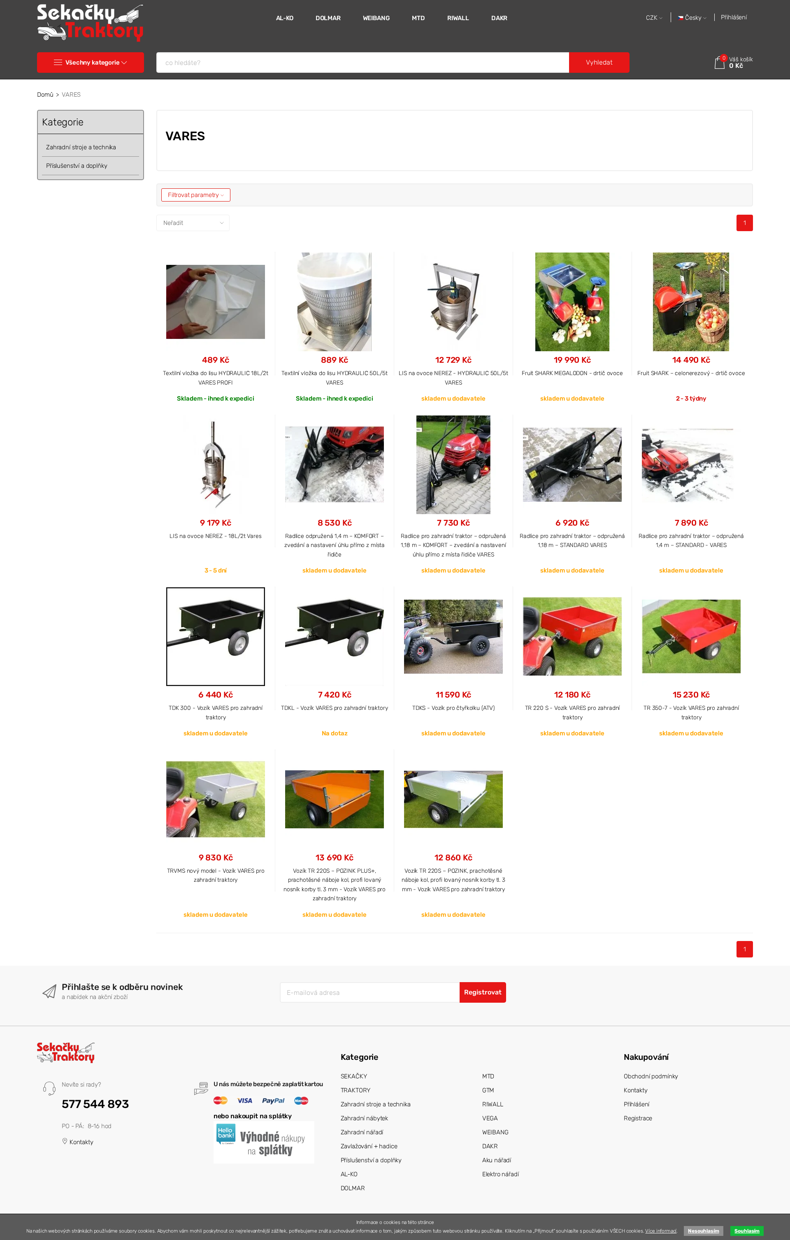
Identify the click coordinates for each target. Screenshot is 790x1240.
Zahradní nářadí (362, 1132)
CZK (652, 17)
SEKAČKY (354, 1076)
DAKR (499, 18)
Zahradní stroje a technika (81, 147)
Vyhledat (599, 62)
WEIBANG (376, 18)
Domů (45, 94)
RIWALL (458, 18)
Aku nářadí (496, 1160)
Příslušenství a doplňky (76, 165)
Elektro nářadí (500, 1174)
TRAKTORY (356, 1090)
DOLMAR (328, 18)
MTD (418, 18)
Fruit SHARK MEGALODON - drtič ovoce (572, 373)
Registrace (638, 1118)
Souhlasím (747, 1231)
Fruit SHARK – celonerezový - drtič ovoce (691, 373)
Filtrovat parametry (194, 195)
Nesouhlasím (703, 1231)
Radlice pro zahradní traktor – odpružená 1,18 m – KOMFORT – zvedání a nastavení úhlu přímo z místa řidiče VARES (453, 545)
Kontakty (80, 1142)
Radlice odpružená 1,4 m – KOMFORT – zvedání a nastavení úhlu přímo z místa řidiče (334, 545)
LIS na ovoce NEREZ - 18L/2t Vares (215, 536)
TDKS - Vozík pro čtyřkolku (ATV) (453, 708)
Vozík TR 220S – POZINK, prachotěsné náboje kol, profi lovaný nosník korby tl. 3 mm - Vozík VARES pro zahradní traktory (453, 879)
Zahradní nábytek (364, 1118)
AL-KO (284, 18)
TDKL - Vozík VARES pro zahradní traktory (334, 708)
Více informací (660, 1231)
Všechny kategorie (92, 62)
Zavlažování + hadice (369, 1146)
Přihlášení (734, 17)
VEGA (490, 1118)
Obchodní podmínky (651, 1076)
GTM (488, 1090)
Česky (693, 17)
